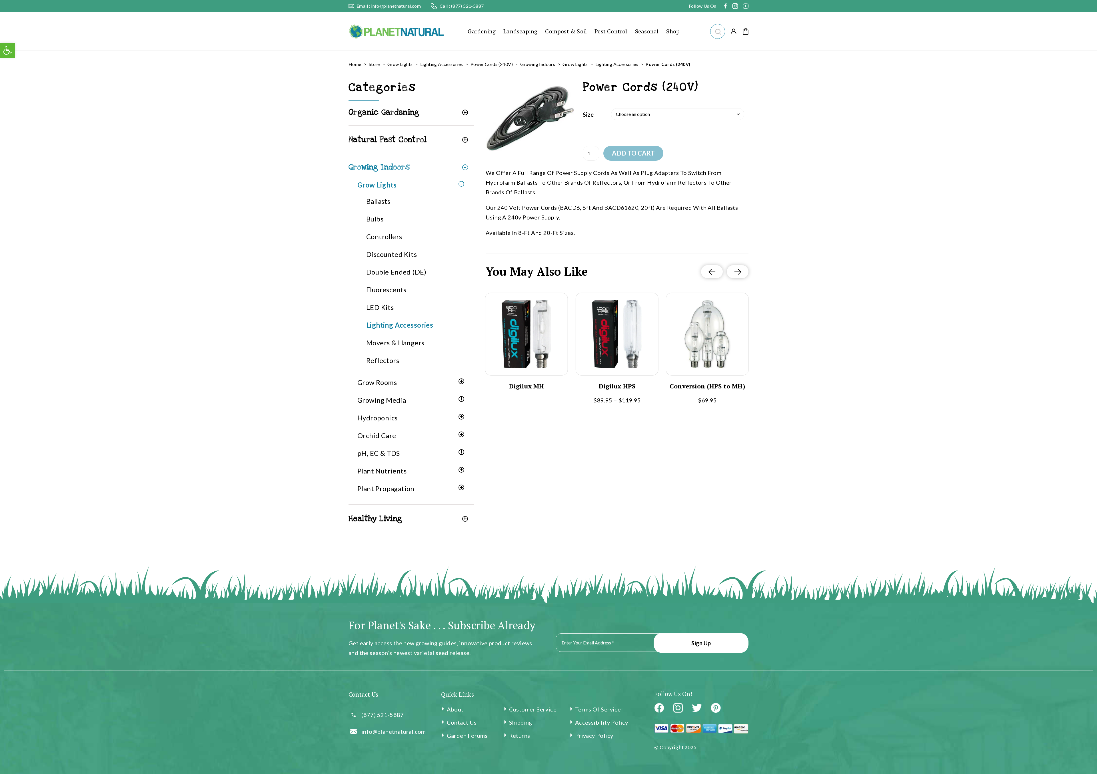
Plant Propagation (386, 488)
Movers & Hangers (395, 342)
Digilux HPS (617, 386)
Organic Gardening (384, 112)
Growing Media (381, 400)
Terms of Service (598, 709)
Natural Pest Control (388, 140)
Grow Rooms (377, 382)
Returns (519, 735)
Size (588, 114)
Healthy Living (375, 519)
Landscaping (520, 31)
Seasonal (647, 31)
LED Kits (380, 307)
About (455, 709)
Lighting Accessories (441, 64)
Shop (673, 31)
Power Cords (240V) (492, 64)
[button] (717, 30)
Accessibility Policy (601, 722)
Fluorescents (386, 289)
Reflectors (382, 360)
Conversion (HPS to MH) (707, 386)
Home (355, 64)
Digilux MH (526, 386)
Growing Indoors (537, 64)
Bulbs (374, 219)
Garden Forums (467, 735)
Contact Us (462, 722)
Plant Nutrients (382, 471)
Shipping (520, 722)
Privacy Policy (594, 735)
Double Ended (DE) (396, 272)
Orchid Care (376, 435)
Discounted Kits (391, 254)
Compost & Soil (566, 31)
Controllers (384, 236)
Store (374, 64)
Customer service (532, 709)
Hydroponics (377, 418)
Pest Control (610, 31)
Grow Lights (400, 64)
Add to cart (633, 153)
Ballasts (378, 201)
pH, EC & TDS (378, 453)
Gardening (482, 31)
